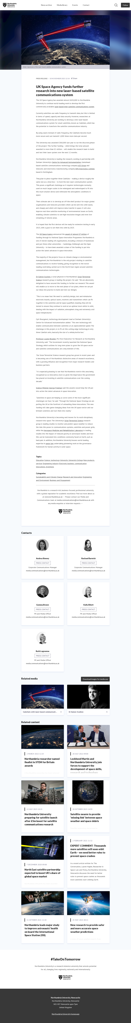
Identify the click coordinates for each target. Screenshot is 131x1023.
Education (40, 460)
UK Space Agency (46, 234)
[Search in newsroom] (116, 5)
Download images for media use (95, 679)
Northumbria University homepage (65, 1014)
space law (49, 443)
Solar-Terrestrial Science (73, 420)
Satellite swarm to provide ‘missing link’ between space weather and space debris (86, 817)
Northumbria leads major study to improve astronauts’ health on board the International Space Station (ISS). (42, 930)
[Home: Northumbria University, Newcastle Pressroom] (9, 5)
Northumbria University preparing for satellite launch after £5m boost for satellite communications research (41, 819)
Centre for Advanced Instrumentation (66, 162)
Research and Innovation (72, 477)
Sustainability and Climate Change (49, 477)
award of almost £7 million (76, 234)
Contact (86, 5)
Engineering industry (51, 463)
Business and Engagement (60, 480)
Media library (62, 5)
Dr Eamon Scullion (43, 277)
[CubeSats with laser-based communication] (42, 697)
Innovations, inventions (45, 467)
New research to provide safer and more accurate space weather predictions (87, 928)
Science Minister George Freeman (49, 388)
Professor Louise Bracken (46, 339)
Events (75, 5)
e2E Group (82, 165)
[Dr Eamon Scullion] (88, 697)
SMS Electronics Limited (84, 169)
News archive (46, 5)
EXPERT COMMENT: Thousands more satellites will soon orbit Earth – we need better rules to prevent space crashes (88, 850)
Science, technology (52, 460)
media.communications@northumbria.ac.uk (73, 500)
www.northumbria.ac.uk (53, 497)
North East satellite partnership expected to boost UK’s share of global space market (42, 873)
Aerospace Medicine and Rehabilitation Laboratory (63, 430)
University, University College (71, 460)
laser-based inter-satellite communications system (74, 106)
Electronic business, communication (73, 463)
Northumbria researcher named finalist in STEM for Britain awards (42, 762)
